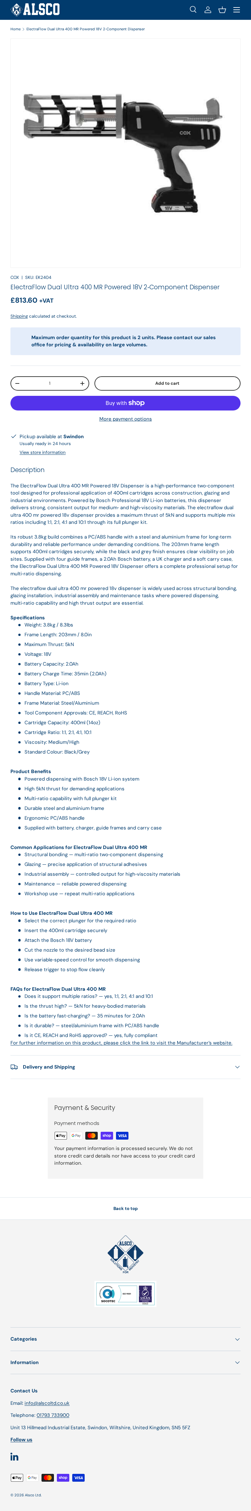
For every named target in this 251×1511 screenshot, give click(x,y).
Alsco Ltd (33, 1495)
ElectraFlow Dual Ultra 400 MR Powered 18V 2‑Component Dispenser (85, 29)
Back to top (125, 1208)
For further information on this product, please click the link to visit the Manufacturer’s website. (121, 1043)
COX (14, 277)
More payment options (125, 419)
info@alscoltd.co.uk (47, 1403)
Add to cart (167, 383)
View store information (43, 452)
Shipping (19, 316)
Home (15, 29)
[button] (222, 10)
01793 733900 (53, 1415)
